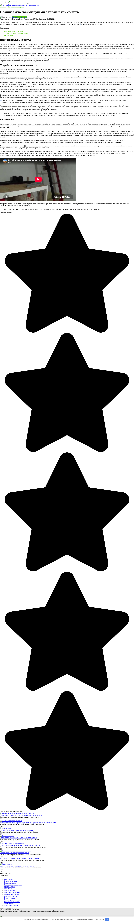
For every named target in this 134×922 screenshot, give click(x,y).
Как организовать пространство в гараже (14, 853)
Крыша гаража (9, 887)
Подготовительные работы (13, 31)
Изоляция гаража (10, 883)
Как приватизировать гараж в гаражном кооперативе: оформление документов (28, 823)
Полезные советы (10, 896)
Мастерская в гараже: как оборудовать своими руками (19, 858)
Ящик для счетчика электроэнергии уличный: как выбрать (21, 815)
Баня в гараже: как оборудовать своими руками (17, 866)
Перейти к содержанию (8, 1)
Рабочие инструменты (12, 902)
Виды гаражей (9, 879)
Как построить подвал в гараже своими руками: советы (20, 845)
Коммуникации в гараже (13, 885)
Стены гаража (9, 904)
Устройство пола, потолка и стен (16, 33)
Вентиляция (8, 35)
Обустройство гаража (16, 7)
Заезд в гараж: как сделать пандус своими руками (17, 830)
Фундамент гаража (11, 905)
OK (107, 919)
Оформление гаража (11, 894)
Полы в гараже (9, 898)
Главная (3, 7)
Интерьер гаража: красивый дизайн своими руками (18, 838)
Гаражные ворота (10, 881)
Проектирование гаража (13, 900)
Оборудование (9, 890)
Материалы (8, 888)
